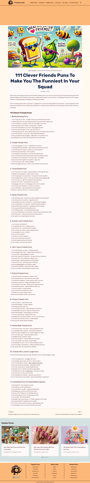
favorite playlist (20, 264)
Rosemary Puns (73, 477)
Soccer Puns (74, 471)
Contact (55, 471)
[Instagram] (19, 477)
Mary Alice (9, 452)
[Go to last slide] (4, 441)
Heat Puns (73, 469)
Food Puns (42, 2)
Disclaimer (54, 473)
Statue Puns (74, 467)
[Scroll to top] (86, 480)
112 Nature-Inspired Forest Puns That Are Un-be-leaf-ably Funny (23, 413)
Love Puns (58, 2)
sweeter (36, 127)
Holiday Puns (50, 2)
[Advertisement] (45, 15)
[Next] (86, 441)
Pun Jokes (65, 2)
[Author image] (4, 452)
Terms (54, 477)
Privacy (54, 475)
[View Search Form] (81, 2)
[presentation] (15, 435)
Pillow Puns (73, 473)
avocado (19, 145)
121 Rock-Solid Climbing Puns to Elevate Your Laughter (68, 413)
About (54, 469)
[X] (16, 477)
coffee (19, 163)
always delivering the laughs (35, 363)
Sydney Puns (74, 475)
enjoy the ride (46, 178)
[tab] (42, 457)
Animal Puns (33, 2)
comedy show (29, 371)
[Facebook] (14, 477)
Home (54, 467)
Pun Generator (74, 2)
